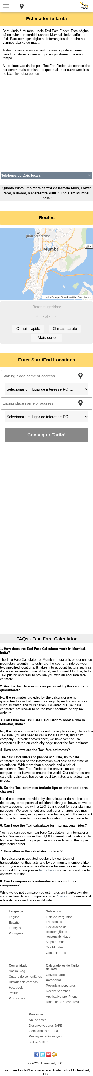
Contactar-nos (56, 953)
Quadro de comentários (25, 976)
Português (16, 933)
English (14, 917)
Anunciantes (38, 1020)
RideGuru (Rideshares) (62, 1002)
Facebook (16, 987)
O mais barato (65, 328)
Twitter (13, 993)
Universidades (56, 975)
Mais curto (47, 337)
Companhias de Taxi (43, 1031)
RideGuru (62, 896)
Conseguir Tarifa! (46, 434)
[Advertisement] (46, 122)
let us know (47, 870)
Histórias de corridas (23, 982)
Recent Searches (58, 991)
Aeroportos (53, 980)
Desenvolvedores (41, 1025)
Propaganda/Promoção (45, 1036)
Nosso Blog (17, 971)
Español (14, 922)
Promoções (17, 998)
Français (15, 928)
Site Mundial (55, 947)
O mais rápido (28, 328)
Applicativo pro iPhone (62, 996)
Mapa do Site (55, 942)
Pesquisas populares (61, 986)
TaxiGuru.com (38, 1042)
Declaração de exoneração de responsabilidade (58, 931)
